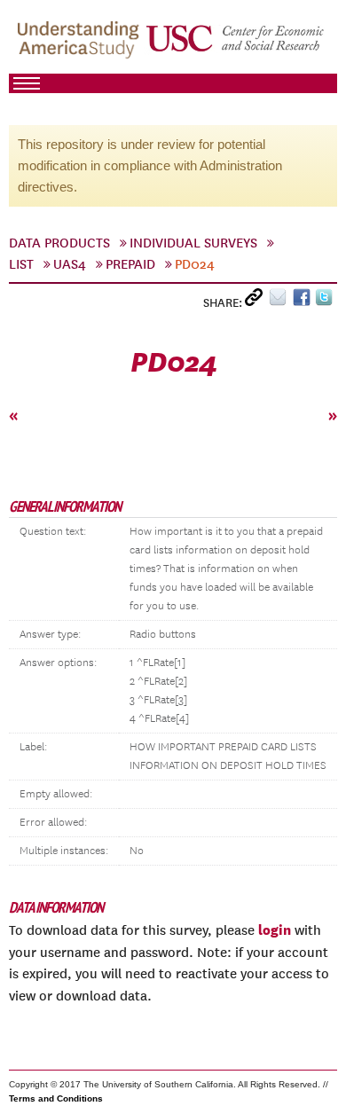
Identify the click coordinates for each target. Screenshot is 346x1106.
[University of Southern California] (236, 45)
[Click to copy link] (257, 301)
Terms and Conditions (56, 1098)
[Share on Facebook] (304, 301)
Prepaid (130, 264)
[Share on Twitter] (326, 301)
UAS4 (69, 264)
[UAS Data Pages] (81, 45)
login (274, 929)
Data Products (59, 243)
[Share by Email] (281, 301)
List (21, 264)
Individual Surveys (193, 243)
